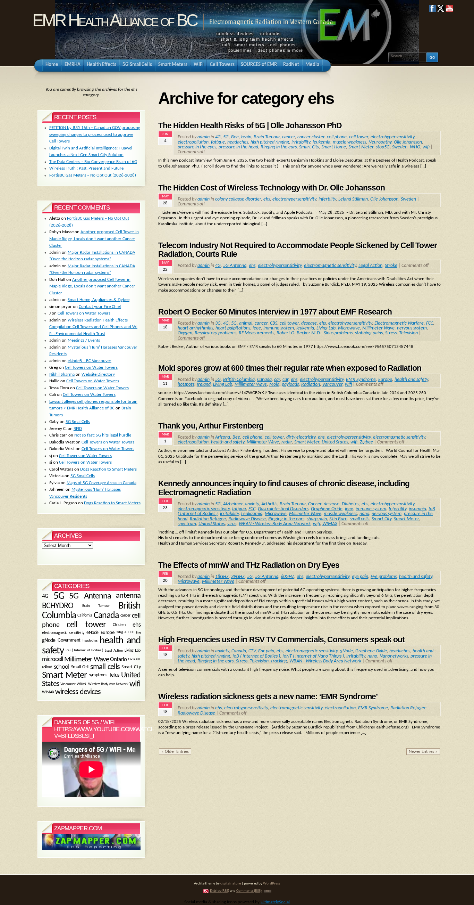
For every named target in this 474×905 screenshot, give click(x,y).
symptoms (98, 675)
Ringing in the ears (279, 147)
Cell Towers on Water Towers (84, 313)
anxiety (252, 504)
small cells (359, 519)
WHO (415, 147)
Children (119, 625)
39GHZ (238, 576)
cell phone (337, 137)
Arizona (222, 437)
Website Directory (98, 374)
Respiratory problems (215, 333)
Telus (114, 675)
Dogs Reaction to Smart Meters (108, 469)
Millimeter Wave (378, 328)
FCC (429, 323)
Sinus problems (338, 333)
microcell (52, 659)
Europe (385, 379)
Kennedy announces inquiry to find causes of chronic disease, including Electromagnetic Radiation (283, 488)
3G (218, 323)
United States (335, 442)
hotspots (186, 384)
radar (286, 442)
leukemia (321, 142)
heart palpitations (232, 328)
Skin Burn (338, 519)
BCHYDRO (57, 606)
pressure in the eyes (197, 147)
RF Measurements (256, 333)
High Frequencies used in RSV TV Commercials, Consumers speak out (281, 639)
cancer (288, 137)
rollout (47, 667)
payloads (290, 384)
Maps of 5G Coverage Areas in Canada (101, 483)
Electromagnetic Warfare (399, 323)
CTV (252, 651)
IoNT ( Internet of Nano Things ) (313, 656)
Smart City (309, 147)
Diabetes (350, 504)
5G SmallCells (78, 421)
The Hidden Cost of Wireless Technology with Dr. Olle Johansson (271, 187)
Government (69, 640)
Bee (235, 137)
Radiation (310, 384)
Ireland (204, 384)
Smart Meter (360, 147)
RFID (78, 428)
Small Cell (79, 666)
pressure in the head (238, 147)
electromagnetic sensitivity (330, 265)
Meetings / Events (84, 340)
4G (218, 137)
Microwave (349, 328)
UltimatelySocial (275, 902)
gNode (346, 651)
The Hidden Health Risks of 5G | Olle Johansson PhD (250, 125)
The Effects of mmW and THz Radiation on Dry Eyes (248, 565)
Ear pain (266, 651)
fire (138, 632)
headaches (237, 142)
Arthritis (269, 504)
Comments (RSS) (249, 891)
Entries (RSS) (219, 891)
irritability (300, 142)
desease (309, 323)
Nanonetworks (394, 656)
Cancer (314, 504)
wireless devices (78, 692)
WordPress (271, 884)
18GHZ (222, 576)
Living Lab (326, 328)
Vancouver (332, 384)
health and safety (411, 379)
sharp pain (317, 519)
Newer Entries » (423, 751)
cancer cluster (310, 137)
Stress (391, 333)
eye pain (360, 576)
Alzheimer (233, 504)
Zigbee (366, 442)
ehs (266, 199)
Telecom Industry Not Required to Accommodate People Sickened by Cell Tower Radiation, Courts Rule (297, 250)
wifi (426, 147)
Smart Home (333, 147)
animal (245, 323)
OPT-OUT (134, 659)
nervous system (412, 328)
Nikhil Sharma (62, 374)
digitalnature (230, 884)
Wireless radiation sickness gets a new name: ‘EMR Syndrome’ (268, 696)
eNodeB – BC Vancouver (89, 361)
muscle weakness (349, 142)
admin (203, 137)
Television (408, 333)
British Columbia (239, 379)
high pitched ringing (270, 142)
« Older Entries (175, 751)
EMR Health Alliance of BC (114, 20)
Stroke (391, 265)
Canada (264, 379)
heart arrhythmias (195, 328)
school (61, 667)
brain (246, 137)
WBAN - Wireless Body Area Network (275, 524)
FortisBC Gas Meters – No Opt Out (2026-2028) (92, 175)
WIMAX (329, 524)
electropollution (193, 142)
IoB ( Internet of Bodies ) (256, 656)
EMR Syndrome (361, 379)
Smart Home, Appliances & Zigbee (98, 299)
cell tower (358, 137)
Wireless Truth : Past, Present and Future (86, 168)
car (277, 379)
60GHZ (287, 576)
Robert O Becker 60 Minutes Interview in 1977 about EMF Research (275, 311)
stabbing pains (369, 333)
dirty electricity (300, 437)
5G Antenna (234, 265)
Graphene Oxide (326, 509)
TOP (267, 891)
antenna (128, 596)
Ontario (118, 659)
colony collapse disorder (238, 199)
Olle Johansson (408, 142)
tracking (279, 661)
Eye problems (384, 576)
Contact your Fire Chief (100, 306)
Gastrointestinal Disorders (283, 509)
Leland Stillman (353, 199)
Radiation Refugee (208, 519)
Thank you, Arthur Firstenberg (210, 425)
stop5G (383, 147)
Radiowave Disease (247, 519)
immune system (278, 328)
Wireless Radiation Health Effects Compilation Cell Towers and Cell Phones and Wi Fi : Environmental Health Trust (93, 327)
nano (364, 513)
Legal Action (370, 265)
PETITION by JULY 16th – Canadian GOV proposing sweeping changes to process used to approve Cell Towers (94, 134)
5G (226, 137)
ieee (257, 328)
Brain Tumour (267, 137)
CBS (273, 323)
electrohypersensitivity (392, 137)
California (84, 616)
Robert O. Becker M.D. (299, 333)
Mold (274, 384)
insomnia (417, 509)
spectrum (187, 524)
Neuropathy (380, 142)
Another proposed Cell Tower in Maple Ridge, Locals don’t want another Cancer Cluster (94, 239)
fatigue (218, 142)
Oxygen (185, 333)
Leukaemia (251, 513)
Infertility (397, 509)
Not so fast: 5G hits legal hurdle (102, 435)
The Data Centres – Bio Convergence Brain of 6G (93, 162)
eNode (92, 632)
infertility (327, 199)
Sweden (399, 147)
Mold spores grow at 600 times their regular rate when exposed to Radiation (289, 368)
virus (231, 524)
